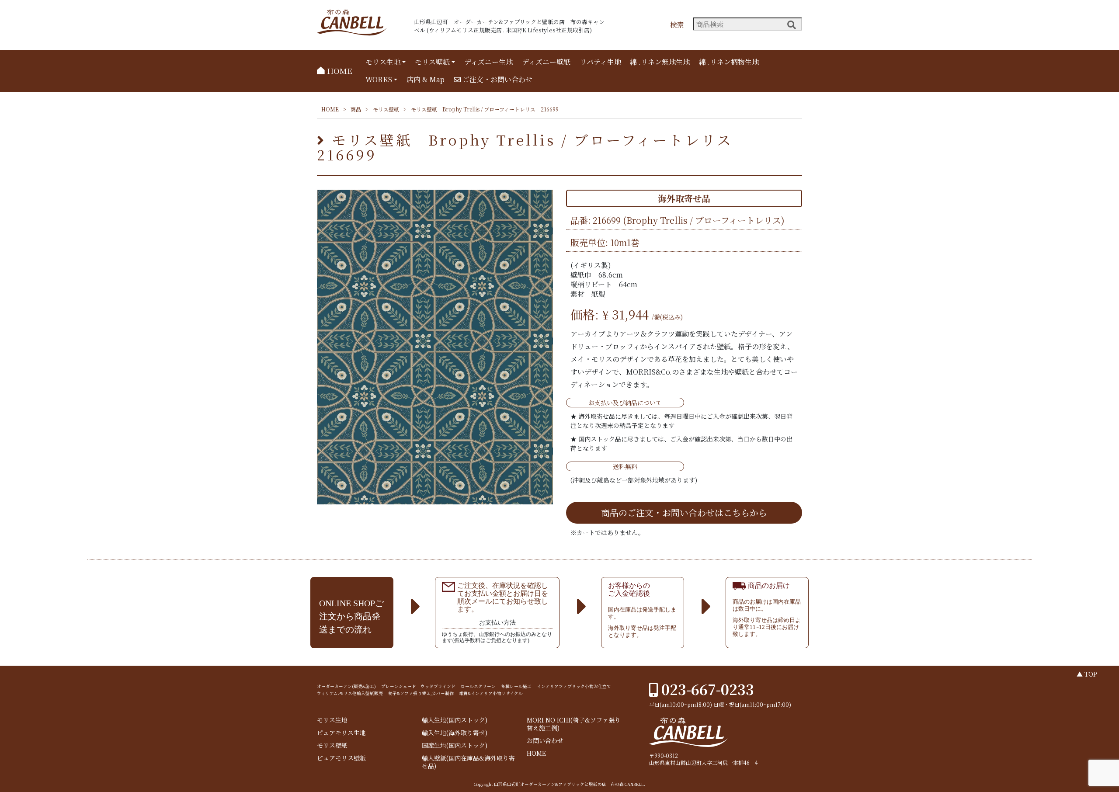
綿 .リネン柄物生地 (729, 62)
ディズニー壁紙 (546, 62)
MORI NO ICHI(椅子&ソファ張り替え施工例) (574, 724)
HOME (338, 70)
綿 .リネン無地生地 (660, 62)
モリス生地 (382, 62)
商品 (356, 109)
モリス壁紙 (432, 62)
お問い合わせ (545, 740)
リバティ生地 (600, 62)
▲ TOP (1087, 674)
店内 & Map (426, 79)
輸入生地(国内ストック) (454, 720)
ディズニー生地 (488, 62)
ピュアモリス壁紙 (341, 758)
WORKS (378, 79)
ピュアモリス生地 (341, 733)
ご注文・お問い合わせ (496, 79)
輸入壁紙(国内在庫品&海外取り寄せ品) (468, 762)
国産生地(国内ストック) (454, 745)
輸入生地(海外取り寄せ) (454, 733)
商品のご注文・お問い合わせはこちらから (684, 512)
